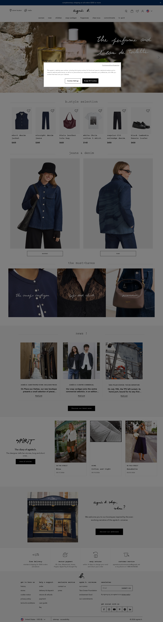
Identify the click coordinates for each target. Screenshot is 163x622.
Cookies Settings (73, 81)
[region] (82, 74)
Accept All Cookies (90, 81)
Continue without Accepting (110, 65)
